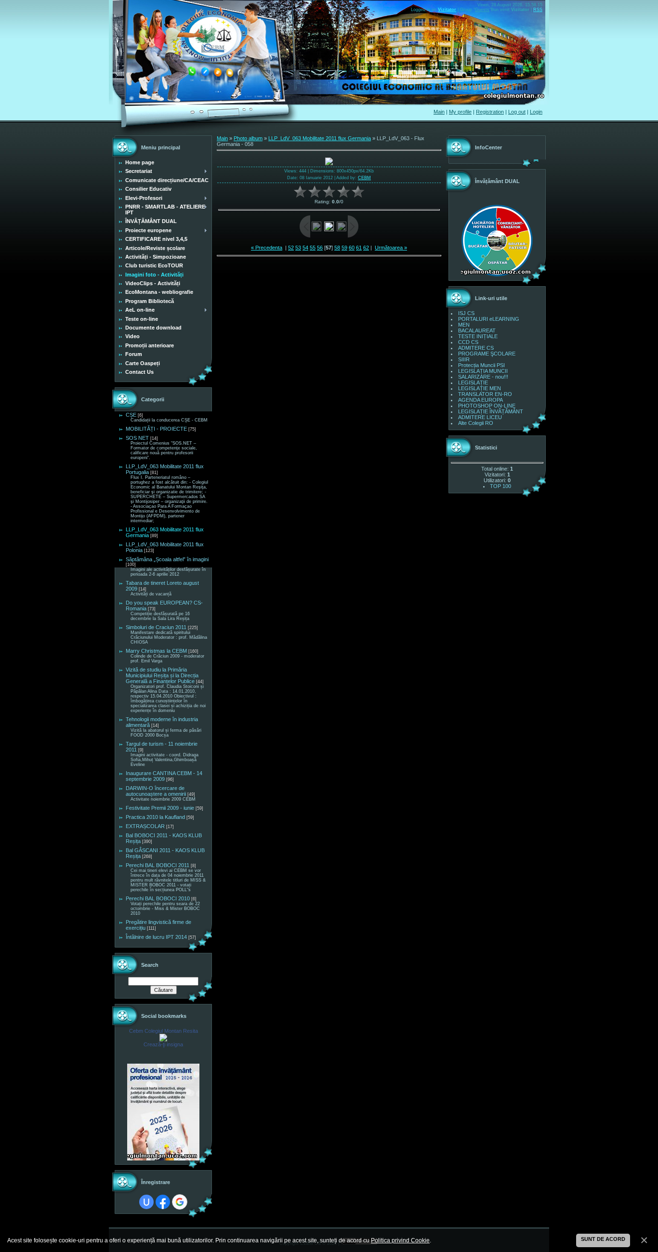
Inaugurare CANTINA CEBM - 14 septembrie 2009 (164, 776)
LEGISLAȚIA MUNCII (483, 371)
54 (305, 247)
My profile (460, 112)
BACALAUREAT (477, 330)
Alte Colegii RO (475, 423)
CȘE (131, 415)
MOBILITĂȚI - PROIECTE (156, 429)
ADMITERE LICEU (480, 417)
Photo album (248, 138)
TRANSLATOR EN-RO (485, 394)
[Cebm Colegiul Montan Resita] (163, 1039)
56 (320, 247)
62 (366, 247)
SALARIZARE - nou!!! (483, 377)
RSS (537, 9)
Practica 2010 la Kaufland (155, 817)
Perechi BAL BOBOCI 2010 (158, 898)
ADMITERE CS (476, 348)
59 (344, 247)
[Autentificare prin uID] (146, 1202)
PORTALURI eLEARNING (488, 319)
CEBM (364, 177)
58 (337, 247)
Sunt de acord (603, 1239)
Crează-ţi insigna (163, 1044)
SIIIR (464, 359)
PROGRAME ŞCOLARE (486, 353)
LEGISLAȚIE (473, 382)
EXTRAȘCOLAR (145, 826)
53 (298, 247)
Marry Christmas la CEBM (156, 651)
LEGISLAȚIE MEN (479, 388)
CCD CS (468, 342)
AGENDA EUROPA (480, 400)
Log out (517, 112)
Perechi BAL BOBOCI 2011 (157, 865)
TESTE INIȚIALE (478, 336)
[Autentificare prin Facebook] (163, 1202)
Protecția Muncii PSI (481, 365)
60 (352, 247)
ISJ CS (466, 313)
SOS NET (137, 438)
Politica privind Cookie (400, 1240)
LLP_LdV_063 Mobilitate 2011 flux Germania (319, 138)
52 (291, 247)
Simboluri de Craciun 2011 (156, 627)
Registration (490, 112)
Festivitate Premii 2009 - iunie (160, 808)
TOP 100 (500, 486)
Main (439, 112)
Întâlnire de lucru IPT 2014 (156, 937)
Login (536, 112)
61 (359, 247)
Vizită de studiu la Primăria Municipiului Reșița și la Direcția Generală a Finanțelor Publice (162, 675)
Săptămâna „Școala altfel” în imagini (167, 559)
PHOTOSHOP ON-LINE (486, 406)
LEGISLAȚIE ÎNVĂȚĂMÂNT (490, 411)
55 (313, 247)
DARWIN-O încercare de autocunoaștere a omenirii (156, 791)
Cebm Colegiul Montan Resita (163, 1031)
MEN (464, 325)
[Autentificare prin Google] (179, 1202)
